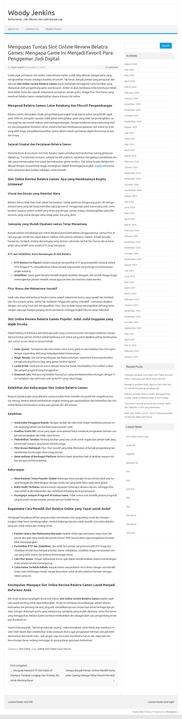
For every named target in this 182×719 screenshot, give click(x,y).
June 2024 (129, 207)
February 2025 (131, 161)
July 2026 (129, 69)
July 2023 (129, 270)
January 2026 (131, 98)
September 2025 (132, 121)
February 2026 (131, 92)
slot (128, 471)
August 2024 (130, 196)
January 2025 (131, 167)
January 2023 (131, 305)
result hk (130, 445)
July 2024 (129, 201)
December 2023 (132, 242)
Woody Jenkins (31, 12)
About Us (13, 29)
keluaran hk (132, 462)
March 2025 (130, 156)
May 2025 (129, 144)
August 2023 (130, 265)
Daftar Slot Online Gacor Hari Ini (54, 649)
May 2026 (129, 75)
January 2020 (131, 357)
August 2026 (130, 64)
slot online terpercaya (137, 436)
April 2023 (129, 288)
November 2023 (132, 247)
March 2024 (130, 224)
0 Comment (111, 67)
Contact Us (32, 29)
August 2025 (130, 127)
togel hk (130, 454)
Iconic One (138, 711)
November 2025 (132, 110)
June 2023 (129, 276)
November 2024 (132, 178)
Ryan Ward (17, 67)
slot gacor (131, 515)
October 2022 (131, 322)
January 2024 (131, 236)
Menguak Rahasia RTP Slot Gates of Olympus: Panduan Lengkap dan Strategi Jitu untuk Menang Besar (34, 675)
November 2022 (132, 316)
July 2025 (129, 133)
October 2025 (131, 115)
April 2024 (129, 219)
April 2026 (129, 81)
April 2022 (129, 339)
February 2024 (131, 230)
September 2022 (132, 328)
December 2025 (132, 104)
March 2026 (130, 87)
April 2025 (129, 150)
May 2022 (129, 333)
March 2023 (130, 293)
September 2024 (132, 190)
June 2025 (129, 138)
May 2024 (129, 213)
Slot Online (24, 649)
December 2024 (132, 173)
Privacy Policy (54, 29)
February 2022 (131, 351)
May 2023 (129, 282)
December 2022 (132, 310)
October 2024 (131, 184)
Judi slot (130, 532)
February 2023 (131, 299)
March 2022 (130, 345)
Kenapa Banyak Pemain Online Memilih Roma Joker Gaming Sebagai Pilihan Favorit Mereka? (90, 675)
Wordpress (171, 711)
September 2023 (132, 259)
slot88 (98, 165)
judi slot (130, 489)
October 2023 (131, 253)
